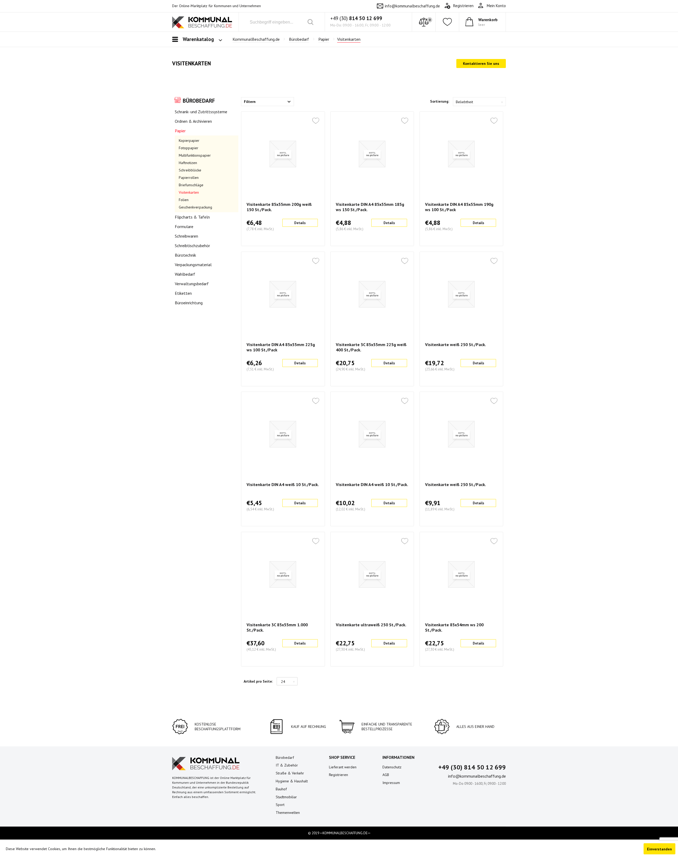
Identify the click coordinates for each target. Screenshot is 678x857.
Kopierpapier (189, 140)
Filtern (250, 101)
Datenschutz (392, 767)
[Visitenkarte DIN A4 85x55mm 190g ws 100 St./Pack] (461, 154)
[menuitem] (492, 5)
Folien (184, 199)
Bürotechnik (185, 255)
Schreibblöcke (190, 170)
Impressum (391, 782)
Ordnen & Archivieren (193, 121)
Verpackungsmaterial (193, 264)
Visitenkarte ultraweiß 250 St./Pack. (371, 624)
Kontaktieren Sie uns (481, 63)
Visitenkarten (189, 192)
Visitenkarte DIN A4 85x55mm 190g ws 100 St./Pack (459, 207)
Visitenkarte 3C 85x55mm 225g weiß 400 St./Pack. (371, 347)
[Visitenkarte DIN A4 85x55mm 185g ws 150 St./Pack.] (372, 154)
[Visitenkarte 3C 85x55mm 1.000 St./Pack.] (283, 574)
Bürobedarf (199, 100)
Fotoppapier (188, 148)
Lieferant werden (342, 767)
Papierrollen (189, 177)
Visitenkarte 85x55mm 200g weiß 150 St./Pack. (279, 207)
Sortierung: (439, 101)
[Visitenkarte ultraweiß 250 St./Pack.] (372, 574)
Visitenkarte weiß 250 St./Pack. (455, 344)
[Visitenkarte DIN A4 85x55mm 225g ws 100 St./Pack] (283, 294)
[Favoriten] (447, 22)
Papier (180, 130)
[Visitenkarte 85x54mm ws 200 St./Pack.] (461, 574)
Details (300, 223)
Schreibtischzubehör (192, 245)
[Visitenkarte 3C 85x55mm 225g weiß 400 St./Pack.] (372, 294)
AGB (385, 774)
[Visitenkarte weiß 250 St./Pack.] (461, 294)
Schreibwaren (186, 236)
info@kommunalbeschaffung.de (412, 5)
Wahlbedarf (185, 274)
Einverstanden (659, 849)
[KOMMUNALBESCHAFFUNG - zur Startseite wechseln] (202, 23)
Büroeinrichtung (189, 302)
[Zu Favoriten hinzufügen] (315, 121)
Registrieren (338, 774)
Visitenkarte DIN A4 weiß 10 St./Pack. (283, 484)
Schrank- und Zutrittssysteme (201, 111)
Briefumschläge (191, 185)
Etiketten (183, 293)
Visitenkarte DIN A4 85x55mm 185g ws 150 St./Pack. (370, 207)
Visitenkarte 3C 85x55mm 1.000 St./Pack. (277, 627)
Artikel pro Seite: (258, 681)
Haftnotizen (188, 162)
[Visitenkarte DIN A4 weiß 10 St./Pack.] (283, 434)
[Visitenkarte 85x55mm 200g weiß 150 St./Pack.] (283, 154)
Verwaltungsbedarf (192, 283)
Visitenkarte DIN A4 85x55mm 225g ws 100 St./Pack (281, 347)
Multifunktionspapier (195, 155)
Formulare (184, 226)
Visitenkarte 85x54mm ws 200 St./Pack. (454, 627)
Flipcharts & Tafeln (192, 217)
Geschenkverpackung (195, 207)
